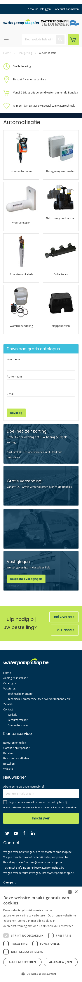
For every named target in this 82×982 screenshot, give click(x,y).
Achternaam (14, 376)
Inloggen (45, 9)
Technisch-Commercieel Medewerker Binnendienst (39, 699)
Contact (8, 709)
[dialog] (41, 934)
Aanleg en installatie (15, 678)
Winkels (12, 715)
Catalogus (9, 683)
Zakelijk (8, 704)
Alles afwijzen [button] (60, 962)
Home (7, 53)
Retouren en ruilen (14, 743)
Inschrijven (41, 818)
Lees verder (65, 926)
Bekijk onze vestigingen (26, 579)
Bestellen (9, 764)
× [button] (76, 892)
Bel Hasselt (65, 630)
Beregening (25, 53)
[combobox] (44, 39)
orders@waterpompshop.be (54, 852)
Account (33, 9)
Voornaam (13, 359)
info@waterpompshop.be (48, 867)
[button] (40, 974)
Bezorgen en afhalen (16, 758)
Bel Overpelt (64, 617)
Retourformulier (18, 720)
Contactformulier (18, 725)
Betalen (8, 753)
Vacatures (9, 688)
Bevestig (16, 413)
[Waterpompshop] (22, 22)
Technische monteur (20, 694)
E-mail (10, 394)
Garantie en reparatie (16, 748)
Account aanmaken (67, 9)
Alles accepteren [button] (22, 962)
